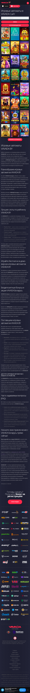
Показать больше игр (15, 139)
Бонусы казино (15, 654)
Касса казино (15, 658)
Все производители (15, 25)
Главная (6, 6)
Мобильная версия (15, 656)
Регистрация (15, 501)
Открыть (22, 690)
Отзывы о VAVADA (15, 660)
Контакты (15, 662)
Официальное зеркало (15, 663)
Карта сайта (15, 669)
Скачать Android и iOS (15, 667)
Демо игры (15, 6)
